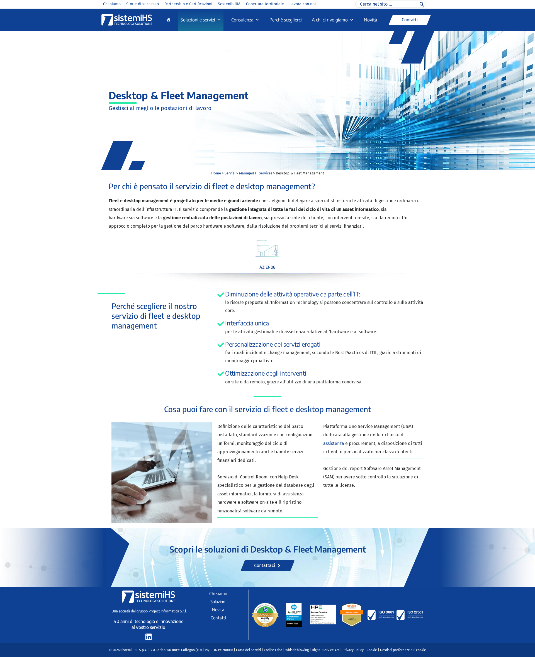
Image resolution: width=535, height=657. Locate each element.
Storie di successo (142, 4)
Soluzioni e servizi (198, 20)
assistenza (334, 443)
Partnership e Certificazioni (188, 4)
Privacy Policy (353, 650)
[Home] (168, 20)
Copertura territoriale (265, 4)
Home (216, 173)
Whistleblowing (297, 650)
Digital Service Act (325, 650)
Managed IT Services (255, 173)
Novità (370, 20)
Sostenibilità (229, 4)
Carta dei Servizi (248, 650)
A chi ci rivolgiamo (330, 20)
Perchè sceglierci (285, 20)
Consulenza (242, 20)
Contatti (218, 617)
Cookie (372, 650)
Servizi (230, 173)
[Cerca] (422, 4)
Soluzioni (218, 601)
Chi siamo (112, 4)
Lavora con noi (303, 4)
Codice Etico (273, 650)
